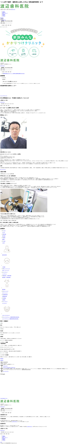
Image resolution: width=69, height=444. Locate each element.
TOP (1, 442)
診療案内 (3, 12)
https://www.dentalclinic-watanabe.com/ (9, 367)
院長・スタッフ (5, 13)
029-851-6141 (2, 65)
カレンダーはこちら (3, 95)
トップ (3, 11)
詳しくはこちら (3, 169)
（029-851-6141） (14, 421)
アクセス (3, 16)
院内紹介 (3, 14)
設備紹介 (3, 15)
